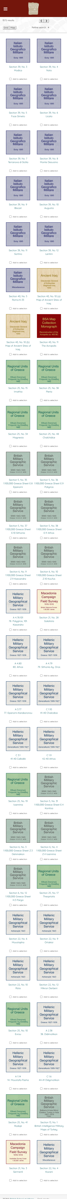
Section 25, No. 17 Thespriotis (49, 894)
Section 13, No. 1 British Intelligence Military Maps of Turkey (49, 1126)
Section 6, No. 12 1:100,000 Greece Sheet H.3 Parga (18, 896)
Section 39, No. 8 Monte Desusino (49, 160)
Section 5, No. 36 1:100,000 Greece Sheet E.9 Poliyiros (49, 483)
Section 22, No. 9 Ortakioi (49, 940)
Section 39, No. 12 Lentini (49, 252)
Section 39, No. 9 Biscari (18, 206)
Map (12, 27)
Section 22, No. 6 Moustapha (18, 940)
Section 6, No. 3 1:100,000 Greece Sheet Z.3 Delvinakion (18, 850)
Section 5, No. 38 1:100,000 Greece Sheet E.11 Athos (49, 529)
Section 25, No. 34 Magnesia (18, 435)
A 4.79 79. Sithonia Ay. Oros (49, 665)
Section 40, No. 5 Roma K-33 (18, 298)
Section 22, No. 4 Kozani (49, 1170)
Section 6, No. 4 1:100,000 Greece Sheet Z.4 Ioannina (49, 850)
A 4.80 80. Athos (18, 665)
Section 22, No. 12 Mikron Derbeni (49, 986)
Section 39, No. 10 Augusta (49, 206)
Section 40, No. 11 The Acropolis (49, 344)
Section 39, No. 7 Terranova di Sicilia (18, 160)
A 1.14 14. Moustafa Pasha (18, 1078)
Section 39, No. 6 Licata (49, 114)
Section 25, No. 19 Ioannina (18, 803)
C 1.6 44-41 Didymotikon (49, 1078)
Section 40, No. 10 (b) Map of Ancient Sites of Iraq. (18, 346)
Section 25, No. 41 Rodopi (18, 1124)
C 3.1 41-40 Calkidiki (18, 757)
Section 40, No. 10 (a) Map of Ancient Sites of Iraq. (49, 300)
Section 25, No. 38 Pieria (49, 390)
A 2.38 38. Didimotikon (49, 1032)
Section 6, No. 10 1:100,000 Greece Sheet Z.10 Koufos (49, 575)
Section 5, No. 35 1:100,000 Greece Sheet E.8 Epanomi (18, 483)
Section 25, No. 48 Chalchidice (49, 435)
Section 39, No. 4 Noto (49, 68)
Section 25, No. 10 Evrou (18, 1032)
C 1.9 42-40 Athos (49, 757)
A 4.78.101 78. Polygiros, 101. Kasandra (18, 621)
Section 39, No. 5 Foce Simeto (18, 114)
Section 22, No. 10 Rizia (18, 986)
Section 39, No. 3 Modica (18, 68)
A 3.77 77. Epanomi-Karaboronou (18, 711)
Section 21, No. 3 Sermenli (18, 1170)
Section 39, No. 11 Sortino (18, 252)
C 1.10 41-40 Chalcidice (49, 711)
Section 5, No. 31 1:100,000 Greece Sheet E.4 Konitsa (49, 805)
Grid (6, 27)
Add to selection (20, 79)
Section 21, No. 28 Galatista (49, 619)
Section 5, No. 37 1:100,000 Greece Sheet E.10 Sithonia (18, 529)
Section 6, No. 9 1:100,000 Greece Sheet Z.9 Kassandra (18, 575)
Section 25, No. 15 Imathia (18, 390)
